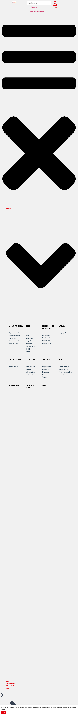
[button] (39, 111)
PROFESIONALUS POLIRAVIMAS (48, 327)
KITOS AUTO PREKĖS (30, 386)
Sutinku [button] (4, 713)
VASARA (62, 326)
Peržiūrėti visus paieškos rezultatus (36, 11)
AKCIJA (44, 385)
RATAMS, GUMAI (15, 360)
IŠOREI (28, 326)
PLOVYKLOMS (14, 385)
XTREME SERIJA (31, 360)
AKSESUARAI (46, 360)
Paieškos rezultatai (33, 7)
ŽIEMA (61, 360)
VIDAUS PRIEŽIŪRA (16, 326)
